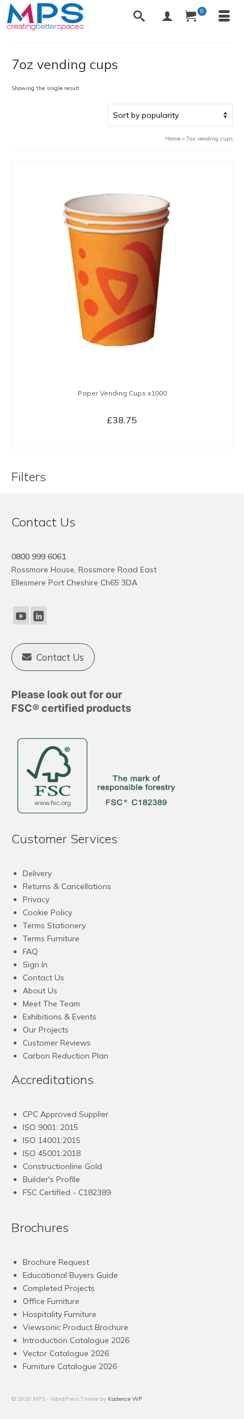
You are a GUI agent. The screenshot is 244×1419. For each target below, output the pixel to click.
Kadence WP (125, 1399)
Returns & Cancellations (67, 886)
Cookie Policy (47, 912)
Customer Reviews (57, 1043)
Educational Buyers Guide (70, 1275)
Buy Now (122, 438)
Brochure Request (56, 1262)
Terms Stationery (54, 925)
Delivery (37, 873)
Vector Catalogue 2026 (66, 1353)
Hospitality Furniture (59, 1314)
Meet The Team (51, 1004)
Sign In (35, 964)
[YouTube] (21, 615)
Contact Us (43, 977)
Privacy (36, 899)
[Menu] (224, 17)
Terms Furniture (51, 938)
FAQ (30, 951)
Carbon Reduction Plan (65, 1056)
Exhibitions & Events (59, 1017)
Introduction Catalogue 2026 (76, 1340)
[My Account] (167, 17)
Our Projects (46, 1030)
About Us (40, 990)
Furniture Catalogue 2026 (70, 1366)
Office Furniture (51, 1301)
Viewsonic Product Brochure (75, 1327)
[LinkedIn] (39, 615)
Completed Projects (59, 1288)
